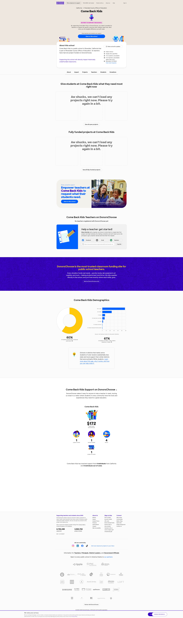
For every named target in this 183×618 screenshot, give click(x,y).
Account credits (108, 519)
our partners (108, 557)
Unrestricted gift (108, 531)
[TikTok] (87, 546)
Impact (76, 72)
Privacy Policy (74, 616)
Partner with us (99, 3)
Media (118, 521)
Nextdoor (116, 240)
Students (103, 72)
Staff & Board (96, 524)
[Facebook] (82, 546)
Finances (95, 522)
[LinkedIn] (78, 546)
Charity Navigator (60, 526)
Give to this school (91, 36)
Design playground (121, 524)
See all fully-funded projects (91, 170)
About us (108, 3)
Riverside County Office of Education (95, 8)
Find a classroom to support (73, 3)
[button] (102, 244)
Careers (94, 526)
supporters (60, 530)
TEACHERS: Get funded (88, 3)
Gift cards (107, 521)
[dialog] (91, 614)
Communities (120, 519)
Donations (113, 72)
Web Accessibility (97, 528)
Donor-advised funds (109, 522)
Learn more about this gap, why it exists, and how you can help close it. (94, 361)
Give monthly (108, 526)
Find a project (108, 517)
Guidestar (69, 526)
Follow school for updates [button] (114, 46)
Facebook (88, 240)
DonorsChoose (60, 3)
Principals (85, 553)
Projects (85, 72)
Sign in (125, 3)
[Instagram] (73, 546)
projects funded (78, 530)
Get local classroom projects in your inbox (102, 546)
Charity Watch (82, 524)
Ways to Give (108, 515)
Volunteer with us (108, 528)
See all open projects (91, 124)
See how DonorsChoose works (91, 281)
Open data (119, 522)
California (79, 8)
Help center (119, 517)
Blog (121, 521)
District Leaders (94, 553)
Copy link (119, 244)
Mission (94, 517)
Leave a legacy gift (109, 529)
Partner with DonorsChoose (91, 604)
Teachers (94, 72)
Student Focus (96, 521)
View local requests (111, 63)
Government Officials (111, 553)
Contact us (119, 526)
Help (114, 3)
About (69, 72)
